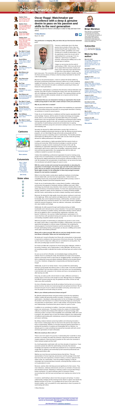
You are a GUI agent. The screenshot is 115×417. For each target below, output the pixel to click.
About (57, 12)
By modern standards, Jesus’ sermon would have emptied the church (24, 54)
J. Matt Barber (23, 170)
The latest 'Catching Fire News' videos (25, 68)
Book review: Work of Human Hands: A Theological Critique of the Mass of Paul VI (93, 84)
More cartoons (23, 154)
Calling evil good (23, 80)
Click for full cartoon (23, 151)
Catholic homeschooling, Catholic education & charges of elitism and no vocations (93, 97)
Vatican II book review (90, 102)
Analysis (27, 12)
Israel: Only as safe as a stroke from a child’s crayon (25, 62)
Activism (50, 12)
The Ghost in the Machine (23, 74)
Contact (64, 12)
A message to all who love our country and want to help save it (24, 20)
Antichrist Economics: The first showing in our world (25, 110)
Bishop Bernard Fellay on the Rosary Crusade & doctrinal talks (92, 113)
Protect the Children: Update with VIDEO (24, 34)
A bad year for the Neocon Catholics (91, 119)
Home (20, 12)
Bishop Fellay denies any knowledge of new (93, 107)
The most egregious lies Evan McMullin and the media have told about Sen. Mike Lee (25, 27)
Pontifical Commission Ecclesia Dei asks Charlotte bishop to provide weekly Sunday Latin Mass (93, 71)
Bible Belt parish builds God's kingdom (92, 78)
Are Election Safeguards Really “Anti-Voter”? (25, 103)
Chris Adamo (23, 163)
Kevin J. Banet (23, 169)
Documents (41, 12)
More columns (23, 126)
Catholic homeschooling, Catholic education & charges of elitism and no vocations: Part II (93, 90)
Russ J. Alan (23, 165)
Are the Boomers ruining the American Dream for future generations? (25, 97)
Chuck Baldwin (23, 168)
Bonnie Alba (23, 166)
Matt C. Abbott (23, 162)
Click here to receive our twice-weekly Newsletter (83, 1)
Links (34, 12)
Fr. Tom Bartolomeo (23, 172)
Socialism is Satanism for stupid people (25, 85)
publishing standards (64, 403)
